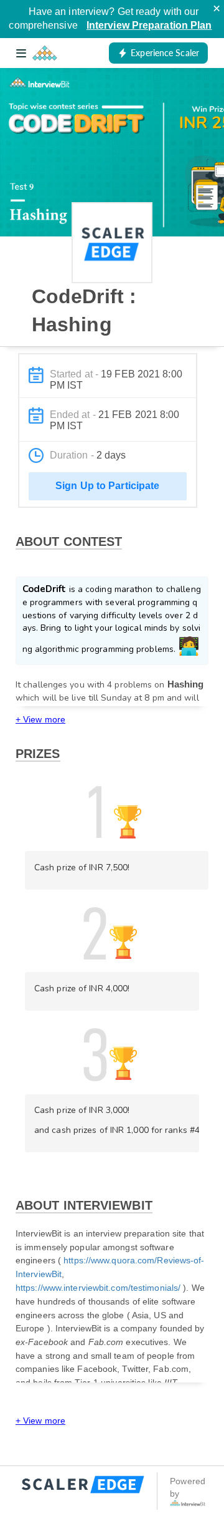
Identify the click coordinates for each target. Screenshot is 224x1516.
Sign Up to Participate (107, 485)
